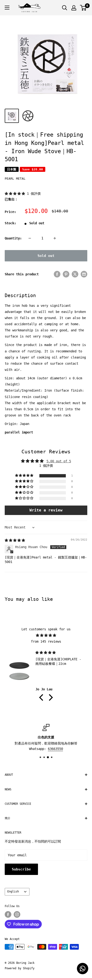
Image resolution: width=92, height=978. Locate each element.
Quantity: (13, 238)
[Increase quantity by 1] (55, 238)
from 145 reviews (46, 641)
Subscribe (21, 869)
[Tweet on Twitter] (75, 274)
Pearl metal (15, 178)
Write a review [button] (46, 510)
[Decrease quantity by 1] (30, 238)
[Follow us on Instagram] (17, 914)
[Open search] (64, 7)
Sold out (46, 256)
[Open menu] (7, 7)
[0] (83, 8)
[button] (16, 193)
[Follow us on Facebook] (8, 914)
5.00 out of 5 (58, 461)
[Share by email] (84, 274)
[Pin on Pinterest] (66, 274)
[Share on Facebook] (57, 274)
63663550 (55, 749)
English (13, 891)
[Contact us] (82, 968)
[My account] (73, 7)
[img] (15, 540)
